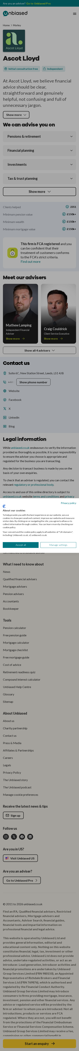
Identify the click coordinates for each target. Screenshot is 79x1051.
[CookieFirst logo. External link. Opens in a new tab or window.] (4, 506)
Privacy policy (68, 502)
